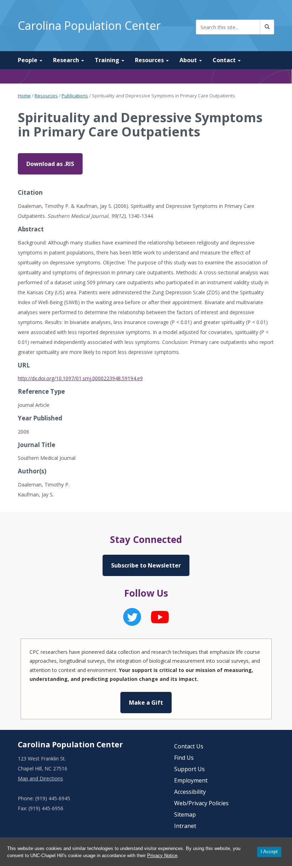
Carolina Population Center (89, 25)
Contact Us (188, 746)
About (188, 60)
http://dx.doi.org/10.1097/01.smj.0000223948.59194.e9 (80, 378)
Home (24, 95)
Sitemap (185, 814)
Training (108, 60)
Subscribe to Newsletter (146, 565)
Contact (225, 60)
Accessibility (190, 792)
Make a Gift (146, 702)
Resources (150, 60)
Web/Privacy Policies (201, 803)
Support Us (189, 769)
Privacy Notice (162, 855)
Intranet (185, 826)
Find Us (184, 758)
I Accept (269, 851)
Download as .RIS (50, 164)
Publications (75, 95)
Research (66, 60)
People (28, 60)
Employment (191, 780)
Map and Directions (40, 778)
